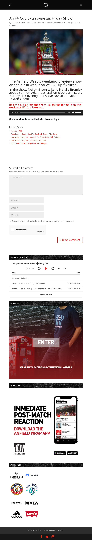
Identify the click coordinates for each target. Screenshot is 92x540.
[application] (46, 112)
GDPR (60, 530)
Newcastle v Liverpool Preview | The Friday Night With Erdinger (35, 137)
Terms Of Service (34, 530)
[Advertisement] (37, 151)
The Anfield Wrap (18, 22)
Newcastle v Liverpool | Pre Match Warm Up (28, 140)
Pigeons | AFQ (16, 131)
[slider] (78, 112)
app (39, 22)
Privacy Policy (49, 530)
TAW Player (58, 22)
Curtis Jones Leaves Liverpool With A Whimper (29, 143)
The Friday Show (70, 22)
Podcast (50, 22)
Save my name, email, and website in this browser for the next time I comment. (43, 221)
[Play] (12, 112)
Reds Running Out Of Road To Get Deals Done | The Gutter (34, 134)
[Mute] (73, 112)
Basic (44, 22)
